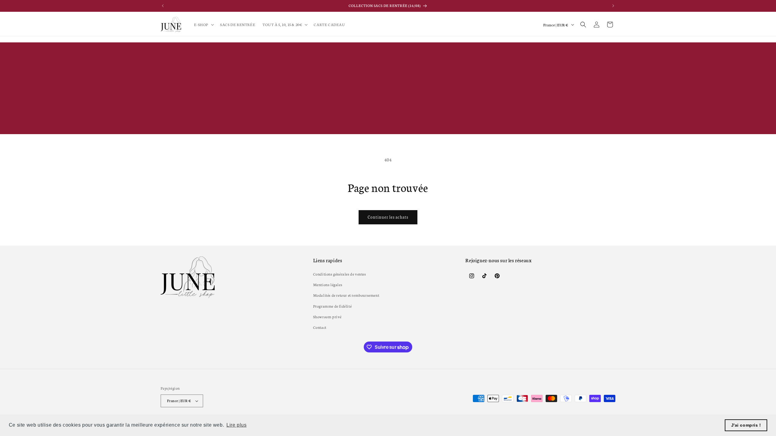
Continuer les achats (388, 217)
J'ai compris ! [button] (746, 425)
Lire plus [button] (236, 425)
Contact (319, 327)
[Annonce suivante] (613, 6)
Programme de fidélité (332, 306)
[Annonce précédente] (162, 6)
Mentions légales (328, 284)
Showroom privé (327, 316)
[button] (203, 24)
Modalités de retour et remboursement (346, 295)
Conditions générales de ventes (339, 273)
